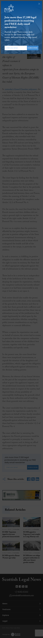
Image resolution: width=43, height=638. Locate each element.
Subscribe (33, 48)
